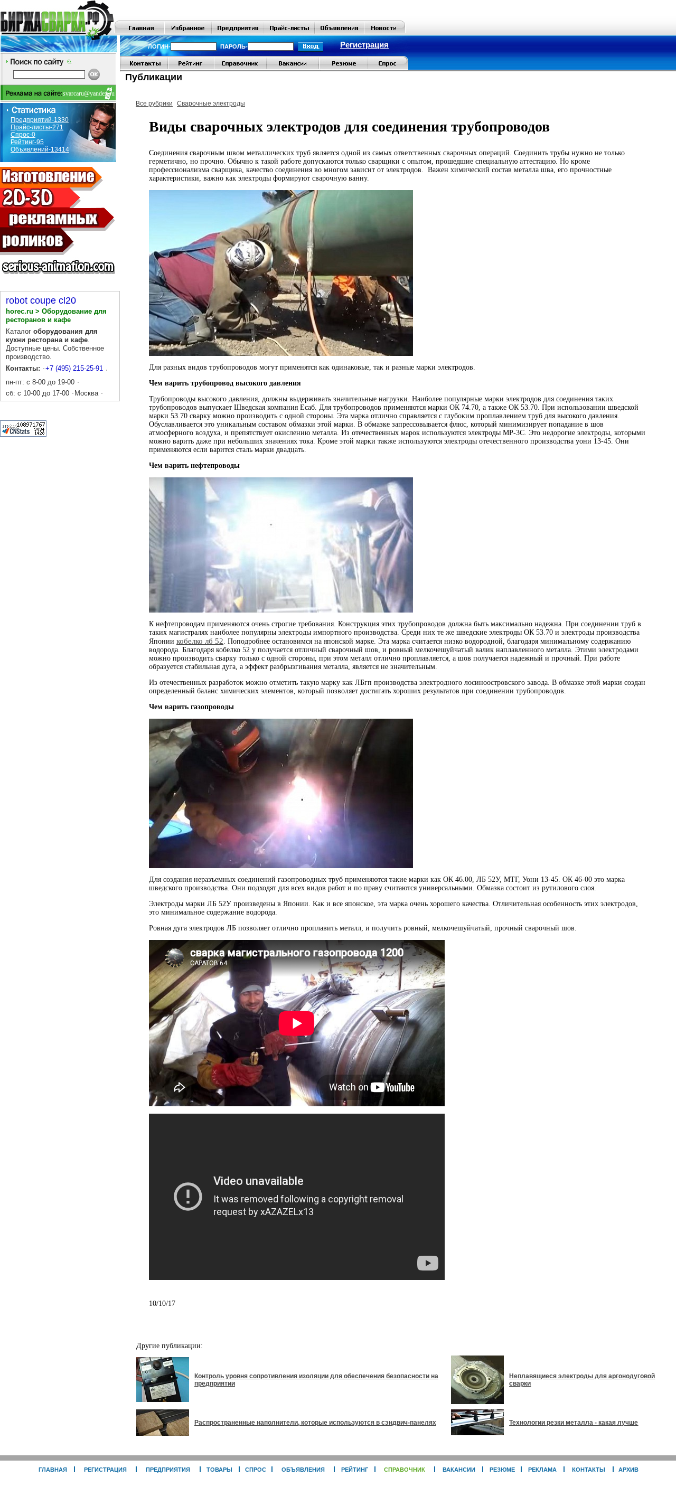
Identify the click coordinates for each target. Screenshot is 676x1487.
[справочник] (240, 68)
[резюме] (343, 68)
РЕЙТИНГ (354, 1469)
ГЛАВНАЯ (53, 1469)
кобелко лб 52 (199, 641)
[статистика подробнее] (23, 434)
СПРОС (255, 1469)
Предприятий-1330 (40, 120)
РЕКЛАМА (542, 1469)
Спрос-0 (23, 134)
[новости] (384, 33)
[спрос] (388, 68)
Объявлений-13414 (40, 149)
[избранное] (188, 33)
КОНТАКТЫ (588, 1469)
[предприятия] (238, 33)
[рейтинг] (191, 68)
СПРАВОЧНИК (404, 1469)
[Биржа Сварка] (57, 33)
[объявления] (339, 33)
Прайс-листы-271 (37, 127)
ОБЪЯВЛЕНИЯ (303, 1469)
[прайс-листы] (289, 33)
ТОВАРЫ (219, 1469)
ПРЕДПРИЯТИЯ (168, 1469)
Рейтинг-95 (27, 142)
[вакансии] (293, 68)
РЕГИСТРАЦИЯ (105, 1469)
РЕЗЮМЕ (502, 1469)
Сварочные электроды (211, 103)
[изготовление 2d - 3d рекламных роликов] (58, 277)
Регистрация (364, 45)
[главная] (139, 33)
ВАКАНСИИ (459, 1469)
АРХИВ (628, 1469)
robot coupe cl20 (41, 300)
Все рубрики (154, 103)
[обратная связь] (144, 68)
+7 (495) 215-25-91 (74, 368)
